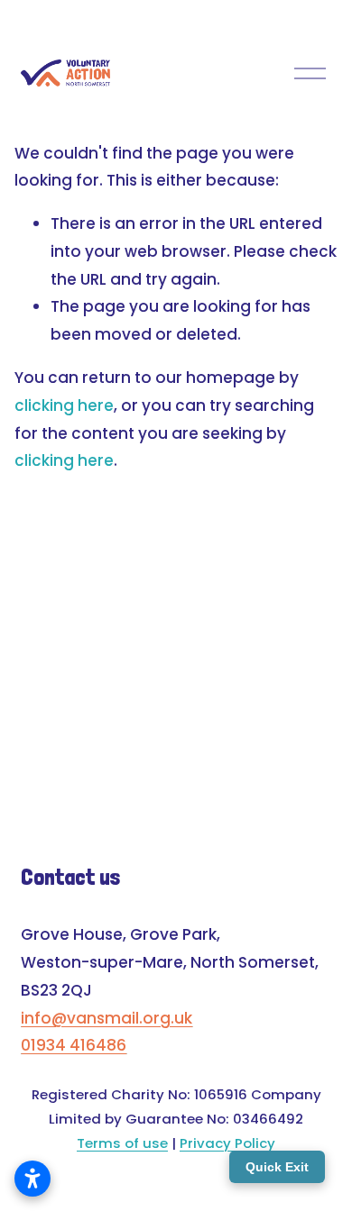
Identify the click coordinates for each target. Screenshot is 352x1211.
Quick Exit (277, 1167)
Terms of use (122, 1143)
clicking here (64, 405)
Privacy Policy (227, 1143)
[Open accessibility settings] (32, 1179)
